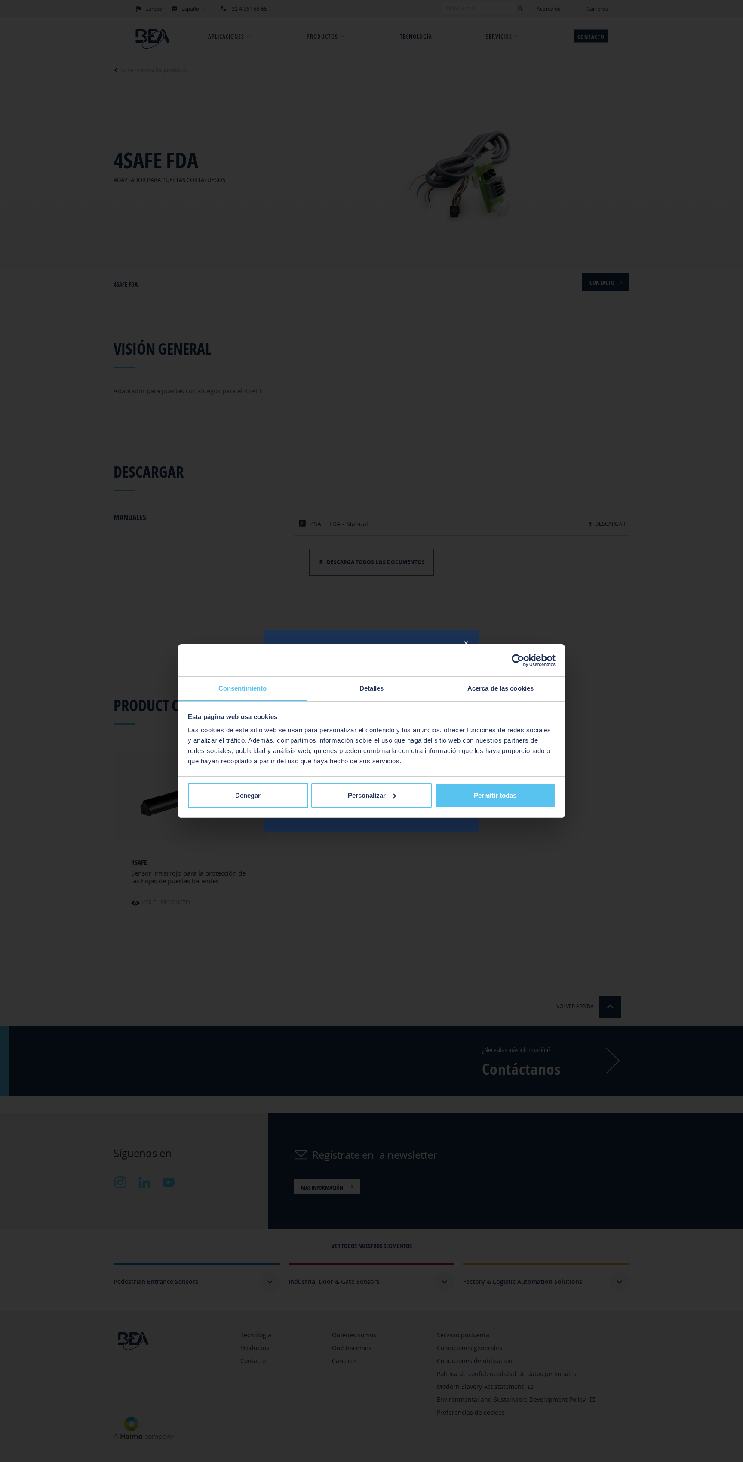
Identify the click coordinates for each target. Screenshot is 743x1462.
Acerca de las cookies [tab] (500, 688)
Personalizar (367, 795)
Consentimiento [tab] (242, 688)
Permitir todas (495, 795)
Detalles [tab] (371, 688)
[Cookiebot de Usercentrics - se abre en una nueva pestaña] (518, 660)
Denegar (248, 795)
